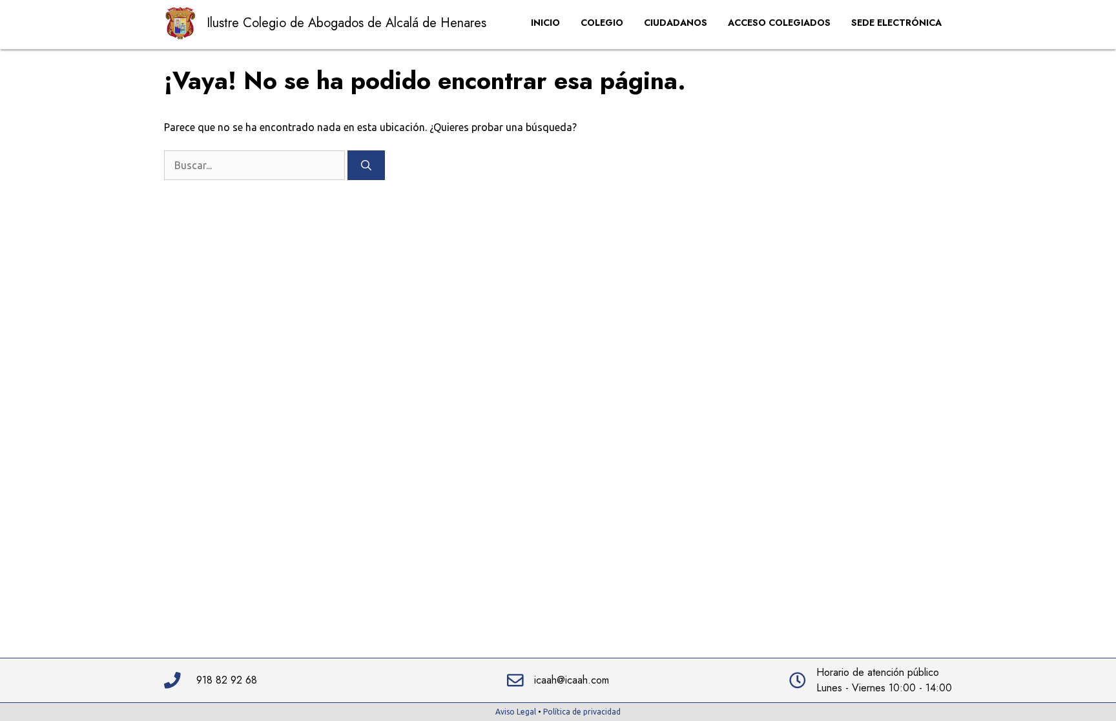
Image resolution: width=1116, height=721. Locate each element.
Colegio (602, 22)
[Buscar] (366, 165)
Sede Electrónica (896, 22)
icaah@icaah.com (571, 680)
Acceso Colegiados (779, 22)
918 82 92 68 (226, 680)
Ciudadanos (675, 22)
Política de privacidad (582, 711)
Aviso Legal (515, 711)
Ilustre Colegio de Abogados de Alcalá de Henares (346, 23)
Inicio (545, 22)
